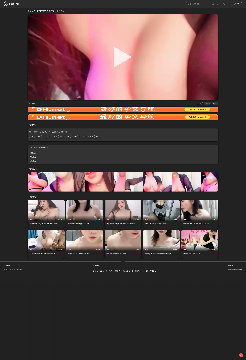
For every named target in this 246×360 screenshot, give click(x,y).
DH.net (95, 271)
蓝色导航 (109, 271)
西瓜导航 (153, 271)
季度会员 (33, 157)
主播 (39, 136)
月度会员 (33, 161)
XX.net (102, 271)
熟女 (89, 136)
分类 (218, 4)
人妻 (46, 136)
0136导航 (116, 271)
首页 (213, 4)
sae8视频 (14, 3)
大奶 (68, 136)
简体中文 (225, 4)
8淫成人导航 (125, 271)
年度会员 (33, 153)
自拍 (97, 136)
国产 (60, 136)
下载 (200, 103)
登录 (237, 4)
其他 (53, 136)
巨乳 (82, 136)
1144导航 (145, 271)
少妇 (75, 136)
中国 (32, 136)
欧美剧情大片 (136, 271)
